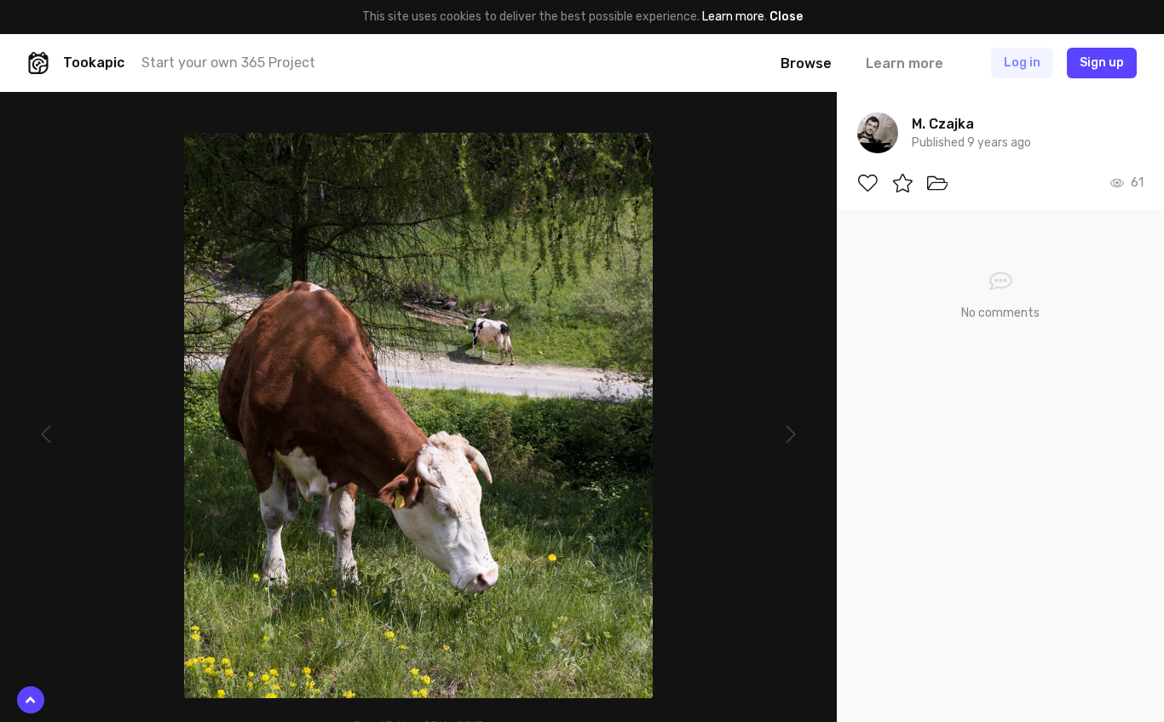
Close (786, 16)
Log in (1022, 62)
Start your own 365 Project (228, 62)
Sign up (1102, 62)
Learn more (733, 16)
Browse (806, 63)
